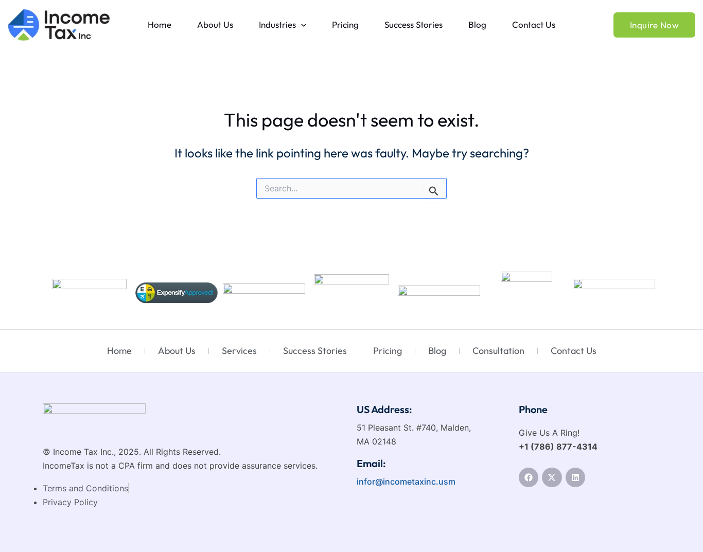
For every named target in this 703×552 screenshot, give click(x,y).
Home (159, 24)
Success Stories (413, 24)
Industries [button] (277, 24)
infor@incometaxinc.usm (406, 481)
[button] (301, 24)
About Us (215, 24)
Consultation (498, 351)
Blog (477, 24)
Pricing (345, 24)
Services (239, 351)
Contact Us (533, 24)
